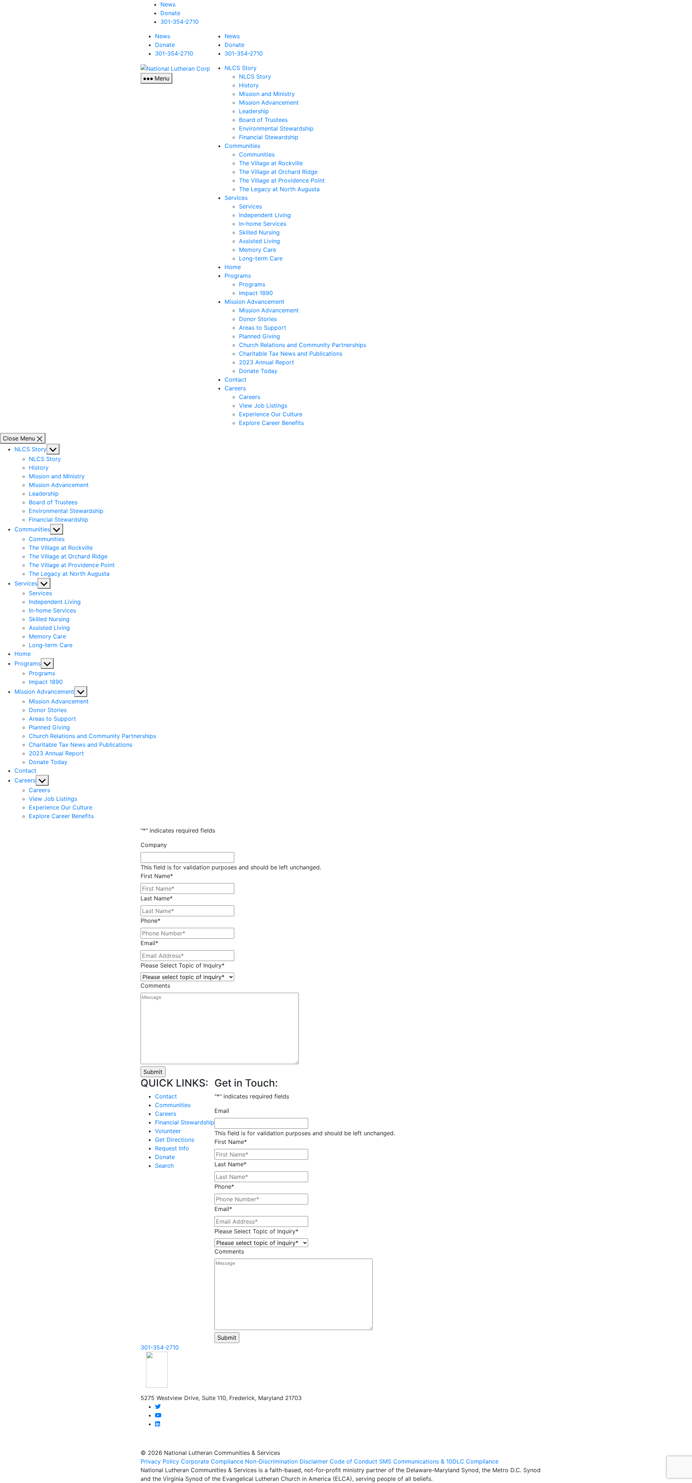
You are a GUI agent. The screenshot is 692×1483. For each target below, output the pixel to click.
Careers (235, 388)
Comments (155, 985)
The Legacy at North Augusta (279, 189)
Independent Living (265, 215)
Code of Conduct (353, 1461)
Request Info (172, 1148)
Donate (170, 13)
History (249, 85)
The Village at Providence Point (282, 180)
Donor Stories (258, 319)
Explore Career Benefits (271, 422)
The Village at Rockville (271, 163)
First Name (157, 875)
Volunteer (168, 1131)
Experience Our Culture (270, 414)
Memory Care (257, 249)
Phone (150, 920)
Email (149, 943)
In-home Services (262, 223)
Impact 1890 (256, 293)
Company (154, 844)
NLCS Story (241, 67)
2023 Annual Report (266, 362)
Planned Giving (259, 336)
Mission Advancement (269, 102)
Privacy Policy (160, 1461)
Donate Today (258, 370)
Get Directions (174, 1139)
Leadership (254, 111)
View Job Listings (263, 405)
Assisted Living (259, 241)
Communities (242, 145)
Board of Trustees (263, 119)
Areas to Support (262, 327)
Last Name (157, 898)
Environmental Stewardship (276, 128)
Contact (236, 379)
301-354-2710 (179, 21)
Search (164, 1165)
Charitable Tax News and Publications (290, 353)
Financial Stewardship (268, 137)
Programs (238, 275)
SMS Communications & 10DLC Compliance (438, 1461)
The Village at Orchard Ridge (278, 171)
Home (233, 267)
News (168, 4)
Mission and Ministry (267, 93)
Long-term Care (261, 258)
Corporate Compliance (212, 1461)
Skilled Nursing (259, 232)
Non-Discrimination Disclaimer (286, 1461)
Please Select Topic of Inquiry (183, 965)
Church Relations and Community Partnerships (302, 344)
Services (236, 197)
